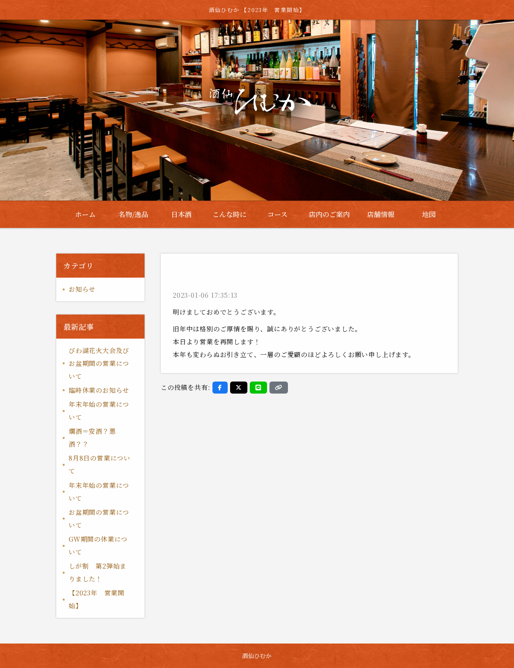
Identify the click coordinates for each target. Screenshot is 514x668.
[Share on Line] (258, 388)
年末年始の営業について (99, 411)
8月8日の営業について (100, 464)
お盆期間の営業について (99, 519)
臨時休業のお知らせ (99, 390)
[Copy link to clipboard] (278, 388)
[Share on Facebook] (220, 388)
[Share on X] (238, 388)
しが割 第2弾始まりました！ (97, 572)
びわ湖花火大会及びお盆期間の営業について (99, 363)
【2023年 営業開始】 (96, 599)
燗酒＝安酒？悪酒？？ (92, 437)
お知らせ (82, 289)
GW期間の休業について (98, 545)
